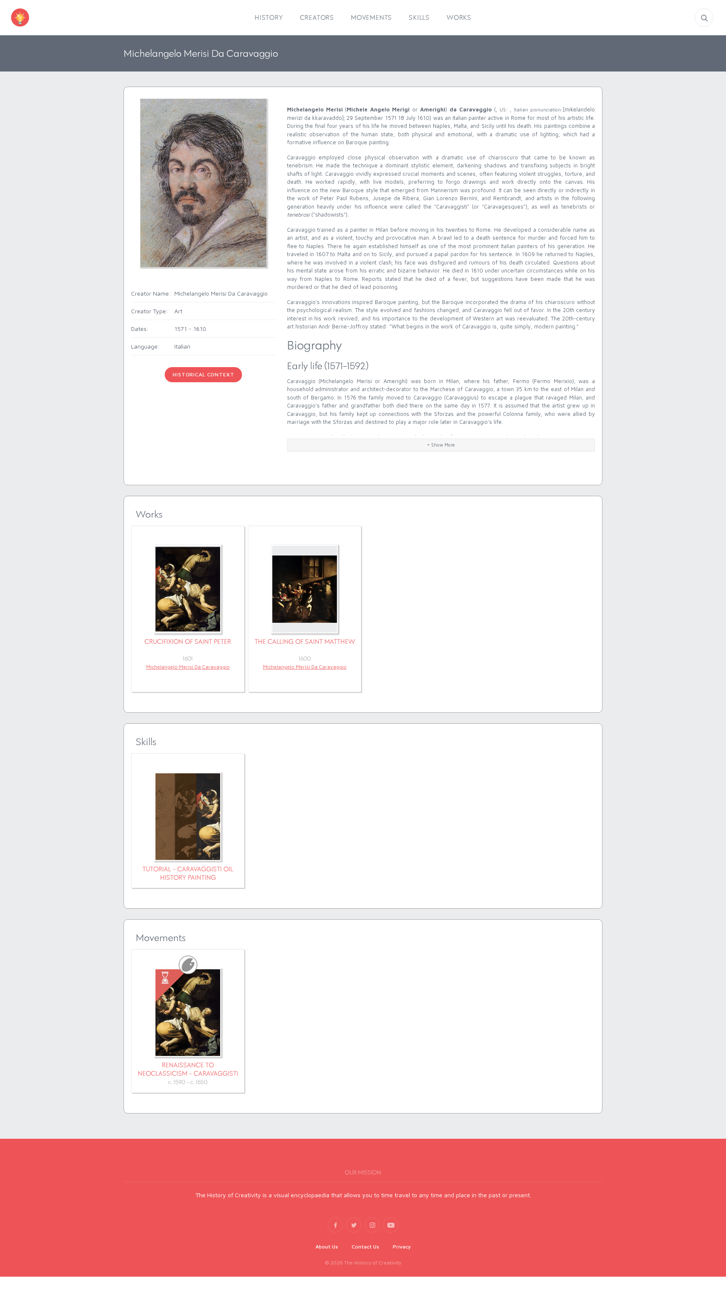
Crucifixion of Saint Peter (188, 641)
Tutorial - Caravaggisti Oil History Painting (187, 873)
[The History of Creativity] (32, 17)
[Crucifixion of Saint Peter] (187, 589)
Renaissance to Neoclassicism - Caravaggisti (188, 1069)
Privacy (402, 1246)
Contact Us (365, 1246)
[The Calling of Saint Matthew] (304, 589)
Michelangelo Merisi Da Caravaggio (188, 667)
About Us (327, 1246)
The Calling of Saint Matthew (305, 641)
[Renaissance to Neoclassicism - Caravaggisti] (187, 1012)
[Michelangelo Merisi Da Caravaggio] (203, 182)
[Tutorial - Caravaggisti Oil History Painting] (187, 816)
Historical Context (203, 374)
